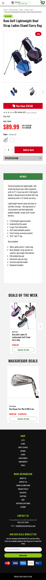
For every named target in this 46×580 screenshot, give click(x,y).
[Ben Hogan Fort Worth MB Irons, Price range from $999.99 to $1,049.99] (23, 382)
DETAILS (23, 176)
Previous (3, 91)
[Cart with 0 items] (42, 3)
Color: (9, 134)
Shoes (23, 454)
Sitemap (23, 507)
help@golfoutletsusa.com (25, 526)
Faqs (23, 499)
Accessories (23, 458)
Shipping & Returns (23, 503)
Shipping (23, 496)
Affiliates (23, 492)
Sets (23, 440)
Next (43, 91)
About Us (23, 478)
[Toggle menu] (3, 3)
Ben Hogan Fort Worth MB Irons (21, 409)
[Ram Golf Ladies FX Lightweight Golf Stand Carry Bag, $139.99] (23, 315)
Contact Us (23, 482)
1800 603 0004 (23, 522)
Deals (23, 465)
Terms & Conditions (23, 485)
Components (23, 461)
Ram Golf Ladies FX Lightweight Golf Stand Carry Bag (21, 337)
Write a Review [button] (31, 113)
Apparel (23, 451)
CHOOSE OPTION (23, 350)
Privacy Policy (23, 489)
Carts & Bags (23, 447)
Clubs (23, 443)
